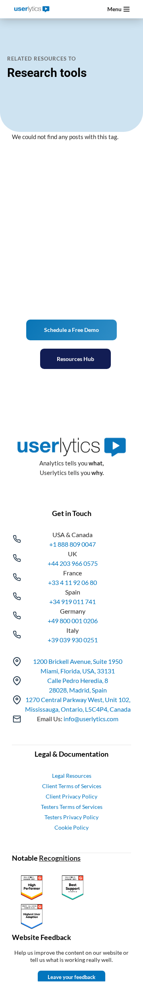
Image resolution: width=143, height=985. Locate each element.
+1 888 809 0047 (72, 544)
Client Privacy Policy (71, 796)
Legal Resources (71, 775)
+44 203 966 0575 (73, 563)
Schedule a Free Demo (71, 329)
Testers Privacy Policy (71, 817)
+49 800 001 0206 (73, 620)
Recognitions (60, 858)
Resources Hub (75, 358)
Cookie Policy (71, 827)
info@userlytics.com (91, 718)
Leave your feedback (71, 977)
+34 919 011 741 (72, 601)
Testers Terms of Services (71, 806)
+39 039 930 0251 (73, 640)
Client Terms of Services (71, 786)
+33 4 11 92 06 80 (72, 582)
